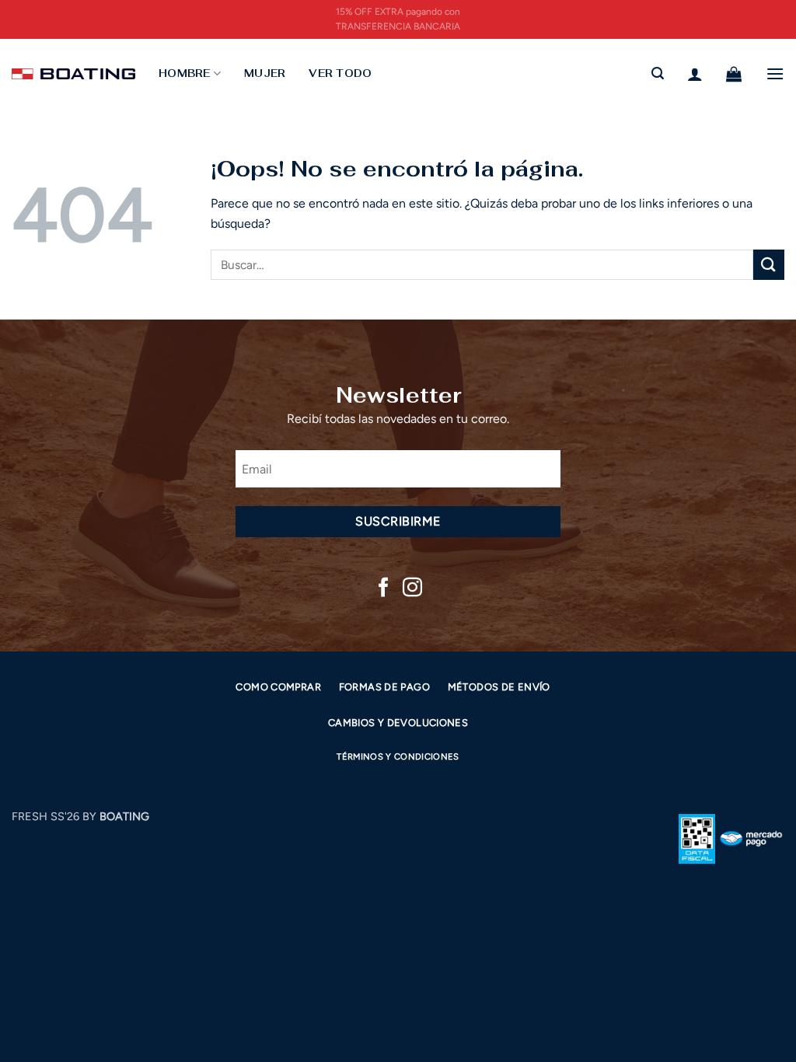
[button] (657, 73)
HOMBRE (185, 73)
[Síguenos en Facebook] (383, 588)
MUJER (264, 73)
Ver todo (340, 73)
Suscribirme (397, 521)
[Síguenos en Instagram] (412, 588)
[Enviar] (768, 265)
